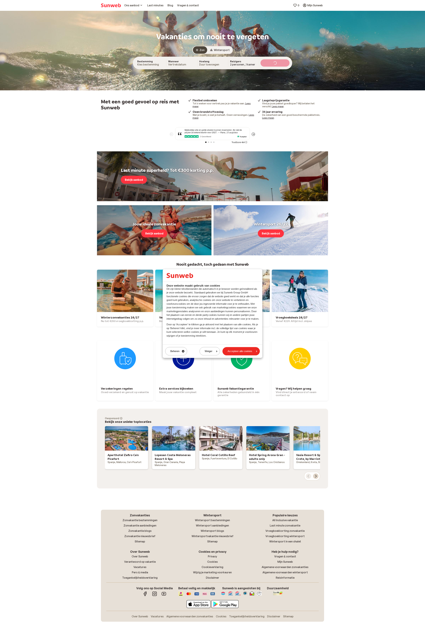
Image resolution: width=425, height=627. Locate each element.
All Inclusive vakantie (285, 520)
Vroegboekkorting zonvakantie (285, 530)
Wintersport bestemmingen (212, 520)
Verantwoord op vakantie (140, 561)
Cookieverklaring (212, 567)
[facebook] (145, 595)
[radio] (200, 50)
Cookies (212, 561)
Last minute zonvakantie (285, 525)
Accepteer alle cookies (240, 351)
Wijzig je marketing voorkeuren (212, 572)
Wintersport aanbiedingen (212, 525)
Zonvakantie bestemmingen (140, 520)
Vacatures (139, 567)
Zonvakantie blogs (140, 530)
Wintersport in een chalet (285, 541)
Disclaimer (212, 577)
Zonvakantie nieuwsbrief (139, 536)
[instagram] (154, 595)
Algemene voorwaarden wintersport (285, 572)
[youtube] (164, 595)
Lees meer (278, 106)
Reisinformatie (285, 577)
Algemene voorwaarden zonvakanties (285, 567)
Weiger (208, 351)
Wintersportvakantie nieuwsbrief (212, 536)
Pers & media (140, 572)
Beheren (174, 351)
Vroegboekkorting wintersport (285, 536)
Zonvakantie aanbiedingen (140, 525)
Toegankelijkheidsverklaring (140, 577)
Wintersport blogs (212, 530)
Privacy (212, 556)
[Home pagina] (111, 5)
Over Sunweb (140, 556)
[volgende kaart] (315, 476)
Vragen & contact (285, 556)
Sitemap (140, 541)
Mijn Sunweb (285, 561)
